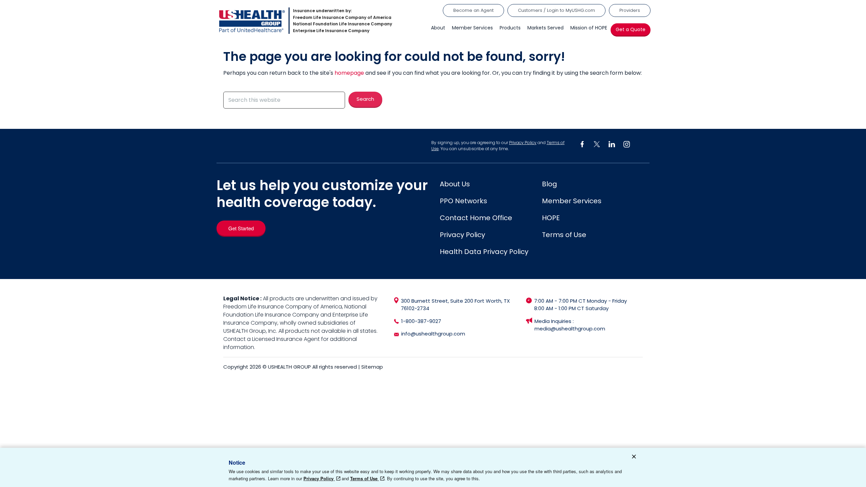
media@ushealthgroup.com (569, 328)
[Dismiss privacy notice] (634, 457)
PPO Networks (463, 201)
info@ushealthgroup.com (433, 333)
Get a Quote (630, 29)
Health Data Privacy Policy (484, 251)
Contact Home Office (476, 218)
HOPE (551, 218)
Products (510, 27)
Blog (549, 184)
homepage (349, 73)
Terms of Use (564, 234)
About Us (455, 184)
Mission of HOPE (588, 27)
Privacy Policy (523, 142)
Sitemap (372, 366)
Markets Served (545, 27)
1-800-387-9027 (421, 321)
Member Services (472, 27)
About (438, 27)
